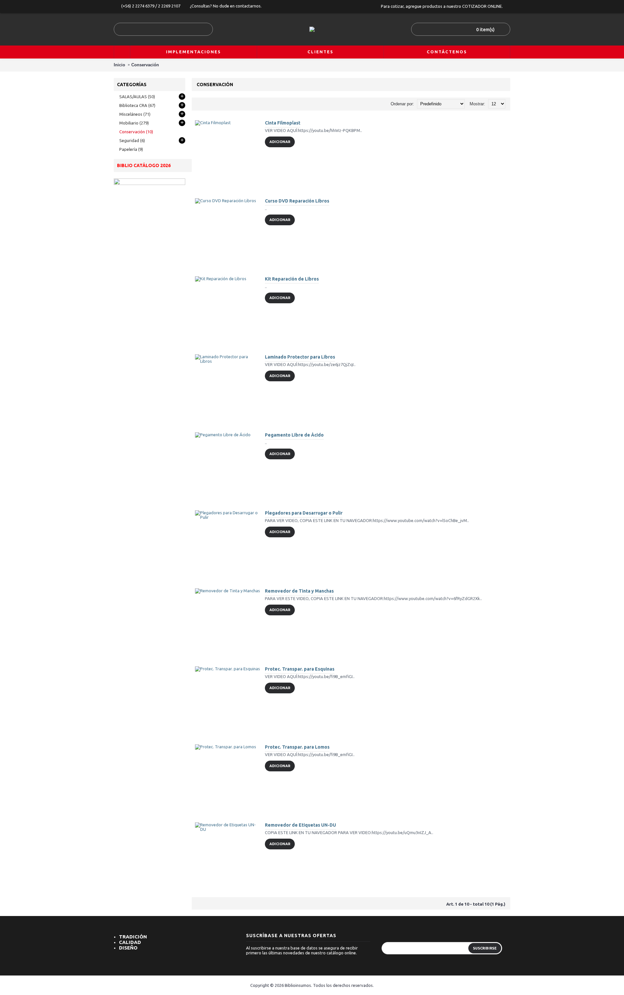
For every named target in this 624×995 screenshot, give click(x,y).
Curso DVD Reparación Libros (297, 200)
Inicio (119, 64)
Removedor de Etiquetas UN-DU (300, 825)
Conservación (145, 64)
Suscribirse (485, 948)
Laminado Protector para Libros (300, 357)
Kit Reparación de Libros (292, 278)
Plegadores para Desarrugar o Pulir (304, 513)
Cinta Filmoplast (282, 122)
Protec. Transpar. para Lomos (297, 747)
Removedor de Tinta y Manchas (299, 591)
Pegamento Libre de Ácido (294, 435)
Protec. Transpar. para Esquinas (299, 669)
